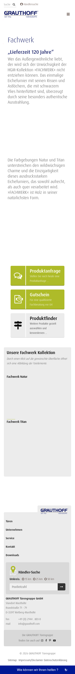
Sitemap (12, 660)
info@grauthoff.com (29, 623)
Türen (9, 521)
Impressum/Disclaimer (31, 660)
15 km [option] (28, 579)
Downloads (12, 555)
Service (10, 538)
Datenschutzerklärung (55, 660)
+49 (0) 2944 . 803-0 (29, 619)
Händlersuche (30, 4)
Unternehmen (14, 529)
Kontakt (10, 546)
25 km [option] (39, 579)
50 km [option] (51, 579)
